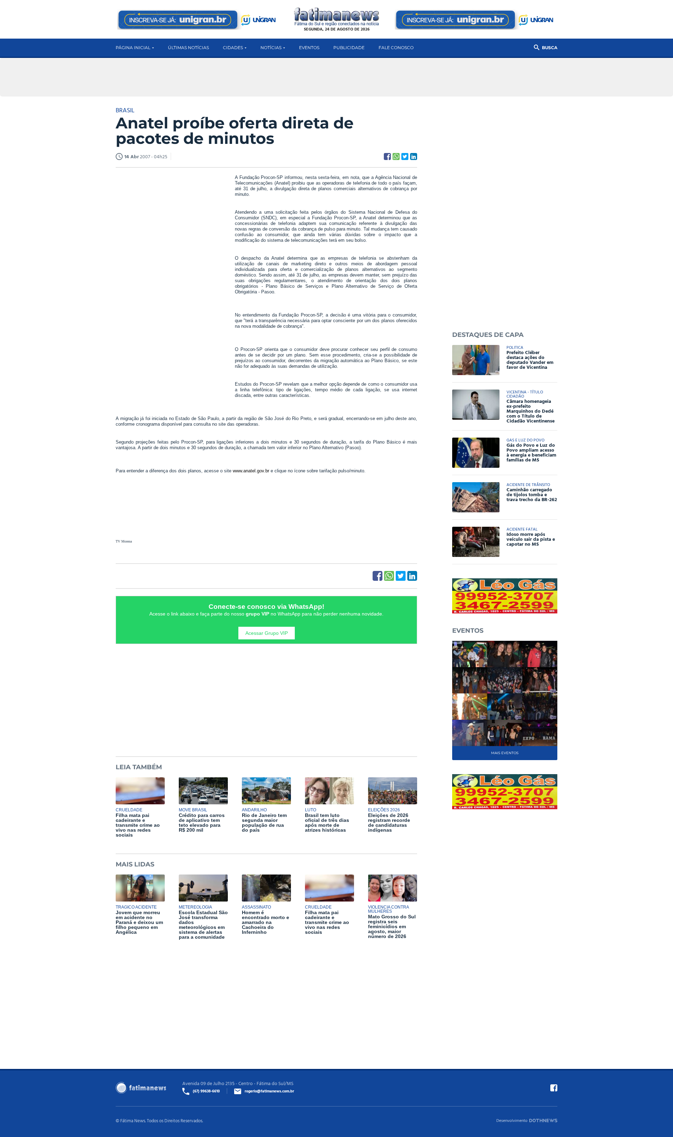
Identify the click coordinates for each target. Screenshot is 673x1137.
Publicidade (349, 47)
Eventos (309, 47)
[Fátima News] (337, 17)
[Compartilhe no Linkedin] (413, 156)
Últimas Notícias (188, 47)
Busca (549, 47)
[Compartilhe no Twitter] (404, 156)
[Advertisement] (168, 282)
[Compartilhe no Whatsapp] (396, 156)
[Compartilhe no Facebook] (387, 156)
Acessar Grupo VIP (266, 633)
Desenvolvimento (512, 1120)
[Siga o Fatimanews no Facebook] (553, 1087)
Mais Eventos (504, 753)
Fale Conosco (396, 47)
